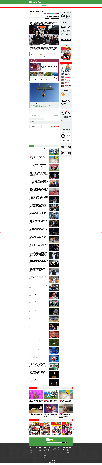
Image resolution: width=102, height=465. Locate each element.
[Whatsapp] (50, 13)
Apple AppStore (48, 112)
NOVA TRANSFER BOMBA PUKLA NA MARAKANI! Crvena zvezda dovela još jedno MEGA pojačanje (37, 356)
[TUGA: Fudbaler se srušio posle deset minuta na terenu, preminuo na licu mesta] (54, 382)
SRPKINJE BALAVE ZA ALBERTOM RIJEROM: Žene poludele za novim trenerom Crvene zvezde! (37, 269)
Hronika (35, 447)
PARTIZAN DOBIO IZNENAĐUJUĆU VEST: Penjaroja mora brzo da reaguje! (38, 245)
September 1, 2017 (39, 54)
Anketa (66, 110)
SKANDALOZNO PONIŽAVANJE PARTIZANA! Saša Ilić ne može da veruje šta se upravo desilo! (38, 285)
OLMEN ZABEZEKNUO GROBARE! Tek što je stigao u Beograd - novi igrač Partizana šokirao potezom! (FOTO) (38, 197)
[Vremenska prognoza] (63, 136)
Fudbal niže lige (45, 450)
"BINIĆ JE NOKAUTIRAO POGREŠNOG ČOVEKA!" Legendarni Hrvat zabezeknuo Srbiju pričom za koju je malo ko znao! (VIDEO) (38, 182)
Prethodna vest (33, 115)
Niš (62, 132)
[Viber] (48, 13)
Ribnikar (56, 7)
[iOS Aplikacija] (51, 19)
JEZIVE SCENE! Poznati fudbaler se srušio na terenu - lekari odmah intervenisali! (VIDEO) (38, 340)
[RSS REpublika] (52, 460)
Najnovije (63, 12)
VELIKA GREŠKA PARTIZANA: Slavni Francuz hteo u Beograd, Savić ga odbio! (38, 229)
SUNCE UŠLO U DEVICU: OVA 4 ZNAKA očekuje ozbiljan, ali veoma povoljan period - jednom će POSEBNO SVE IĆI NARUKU (49, 65)
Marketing (68, 453)
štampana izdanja (34, 420)
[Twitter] (58, 13)
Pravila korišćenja (68, 450)
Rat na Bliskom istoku (51, 7)
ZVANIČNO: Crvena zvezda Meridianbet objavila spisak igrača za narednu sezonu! (38, 221)
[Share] (30, 391)
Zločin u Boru (60, 7)
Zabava (49, 447)
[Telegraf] (53, 13)
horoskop (66, 90)
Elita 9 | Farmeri (54, 448)
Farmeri (54, 450)
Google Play (43, 112)
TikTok (31, 110)
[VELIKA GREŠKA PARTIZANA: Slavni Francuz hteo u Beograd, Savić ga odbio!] (54, 231)
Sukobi (40, 450)
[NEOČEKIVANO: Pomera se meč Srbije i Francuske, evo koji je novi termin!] (54, 239)
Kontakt (68, 452)
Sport (37, 13)
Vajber (37, 110)
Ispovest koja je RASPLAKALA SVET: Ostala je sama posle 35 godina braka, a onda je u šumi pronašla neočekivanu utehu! (33, 78)
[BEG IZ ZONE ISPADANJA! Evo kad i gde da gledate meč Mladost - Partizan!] (54, 319)
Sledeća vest (56, 115)
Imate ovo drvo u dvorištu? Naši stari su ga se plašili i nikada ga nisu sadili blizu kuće (47, 78)
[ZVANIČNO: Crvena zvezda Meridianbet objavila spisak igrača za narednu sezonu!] (54, 223)
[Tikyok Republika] (49, 460)
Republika (69, 447)
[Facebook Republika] (47, 460)
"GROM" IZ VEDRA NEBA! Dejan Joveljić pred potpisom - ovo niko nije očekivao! (38, 277)
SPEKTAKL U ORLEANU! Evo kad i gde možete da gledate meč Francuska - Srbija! (37, 324)
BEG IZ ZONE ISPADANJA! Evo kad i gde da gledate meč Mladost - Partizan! (38, 316)
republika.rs (50, 462)
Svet (40, 447)
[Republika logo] (35, 2)
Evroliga (45, 457)
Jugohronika (36, 449)
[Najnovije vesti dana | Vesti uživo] (44, 6)
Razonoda (49, 451)
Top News (64, 449)
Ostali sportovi (45, 455)
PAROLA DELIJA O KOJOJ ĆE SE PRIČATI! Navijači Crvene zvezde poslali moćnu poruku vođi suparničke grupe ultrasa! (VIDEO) (38, 190)
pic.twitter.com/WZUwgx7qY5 (47, 53)
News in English (64, 451)
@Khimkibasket (37, 52)
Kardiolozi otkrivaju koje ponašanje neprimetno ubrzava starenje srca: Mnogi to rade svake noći (40, 78)
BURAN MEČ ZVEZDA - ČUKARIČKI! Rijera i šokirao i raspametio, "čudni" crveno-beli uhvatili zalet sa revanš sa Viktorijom (38, 165)
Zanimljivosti (46, 76)
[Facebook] (45, 13)
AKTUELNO (31, 7)
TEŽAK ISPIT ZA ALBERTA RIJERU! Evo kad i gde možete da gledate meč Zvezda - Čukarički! (38, 332)
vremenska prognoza (66, 129)
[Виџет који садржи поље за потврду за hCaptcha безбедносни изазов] (35, 126)
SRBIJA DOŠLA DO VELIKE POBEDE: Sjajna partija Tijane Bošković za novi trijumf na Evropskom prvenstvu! (38, 157)
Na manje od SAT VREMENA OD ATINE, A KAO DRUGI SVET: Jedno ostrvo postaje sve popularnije (54, 78)
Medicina (38, 76)
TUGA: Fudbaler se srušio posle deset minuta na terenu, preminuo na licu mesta (37, 380)
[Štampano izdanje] (34, 429)
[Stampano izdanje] (66, 53)
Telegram (34, 110)
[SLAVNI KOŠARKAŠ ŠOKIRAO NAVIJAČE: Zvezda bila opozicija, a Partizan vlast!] (54, 303)
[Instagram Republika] (54, 460)
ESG (58, 449)
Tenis (44, 451)
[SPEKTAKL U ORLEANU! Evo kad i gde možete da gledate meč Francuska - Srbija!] (54, 326)
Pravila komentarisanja (69, 451)
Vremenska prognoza (31, 452)
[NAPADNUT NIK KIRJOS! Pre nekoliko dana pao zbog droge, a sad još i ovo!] (54, 215)
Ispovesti (31, 76)
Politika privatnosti (69, 454)
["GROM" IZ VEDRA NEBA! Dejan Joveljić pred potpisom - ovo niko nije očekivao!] (54, 279)
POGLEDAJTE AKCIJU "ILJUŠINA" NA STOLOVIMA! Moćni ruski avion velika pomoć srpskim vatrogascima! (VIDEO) (66, 30)
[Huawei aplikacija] (56, 19)
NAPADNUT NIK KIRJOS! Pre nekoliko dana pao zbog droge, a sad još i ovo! (37, 213)
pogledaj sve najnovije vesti (66, 39)
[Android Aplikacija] (47, 19)
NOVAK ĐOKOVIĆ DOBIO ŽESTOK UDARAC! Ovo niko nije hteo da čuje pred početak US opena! (38, 293)
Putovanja (65, 447)
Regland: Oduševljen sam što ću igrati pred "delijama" (39, 106)
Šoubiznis (49, 450)
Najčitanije (69, 12)
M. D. (34, 13)
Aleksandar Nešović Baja (43, 7)
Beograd (30, 449)
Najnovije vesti (33, 388)
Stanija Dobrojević (72, 7)
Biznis (59, 447)
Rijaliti (49, 449)
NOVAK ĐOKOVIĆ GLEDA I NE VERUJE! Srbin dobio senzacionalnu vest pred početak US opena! (38, 309)
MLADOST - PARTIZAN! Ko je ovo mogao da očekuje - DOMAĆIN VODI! (38, 149)
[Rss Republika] (50, 460)
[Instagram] (56, 13)
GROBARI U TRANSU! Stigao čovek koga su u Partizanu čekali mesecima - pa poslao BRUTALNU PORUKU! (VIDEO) (38, 205)
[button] (69, 92)
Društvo (30, 413)
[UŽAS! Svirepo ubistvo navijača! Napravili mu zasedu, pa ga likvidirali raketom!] (54, 263)
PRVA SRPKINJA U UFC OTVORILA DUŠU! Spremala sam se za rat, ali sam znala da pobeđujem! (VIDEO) (38, 348)
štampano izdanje (66, 44)
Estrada (60, 413)
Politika (30, 450)
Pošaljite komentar (55, 126)
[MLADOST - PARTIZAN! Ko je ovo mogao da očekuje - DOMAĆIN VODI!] (54, 151)
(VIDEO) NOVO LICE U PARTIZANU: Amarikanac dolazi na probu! (40, 105)
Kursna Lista (66, 144)
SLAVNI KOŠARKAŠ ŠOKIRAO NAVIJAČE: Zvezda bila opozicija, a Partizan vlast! (38, 301)
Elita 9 (30, 399)
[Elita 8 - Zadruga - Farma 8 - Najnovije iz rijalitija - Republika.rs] (65, 6)
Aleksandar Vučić (36, 7)
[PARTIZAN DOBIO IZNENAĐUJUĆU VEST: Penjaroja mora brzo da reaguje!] (54, 247)
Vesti (30, 447)
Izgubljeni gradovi (66, 7)
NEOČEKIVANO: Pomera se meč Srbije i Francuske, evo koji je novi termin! (38, 237)
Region (40, 449)
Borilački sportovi (45, 453)
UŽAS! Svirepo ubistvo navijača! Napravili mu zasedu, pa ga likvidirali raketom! (38, 261)
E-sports (45, 456)
